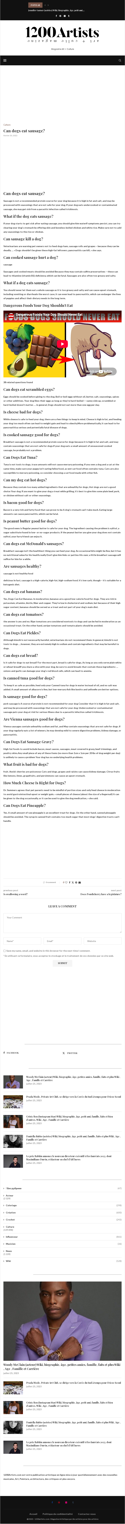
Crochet (64, 1219)
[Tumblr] (68, 16)
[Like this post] (66, 882)
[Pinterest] (60, 16)
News (9, 1251)
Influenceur (64, 1236)
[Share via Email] (79, 882)
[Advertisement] (62, 99)
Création (64, 1212)
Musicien (64, 1243)
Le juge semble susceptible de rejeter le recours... (52, 5)
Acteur (9, 1195)
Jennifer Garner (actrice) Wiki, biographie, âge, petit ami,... (56, 10)
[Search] (120, 60)
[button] (45, 5)
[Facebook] (56, 16)
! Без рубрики (64, 1188)
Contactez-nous (87, 1514)
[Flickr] (65, 16)
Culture (10, 1226)
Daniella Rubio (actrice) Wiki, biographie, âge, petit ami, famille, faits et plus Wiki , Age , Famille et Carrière (73, 1138)
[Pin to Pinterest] (76, 882)
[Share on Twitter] (73, 882)
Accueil (33, 1514)
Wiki (64, 1261)
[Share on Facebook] (69, 882)
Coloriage (64, 1205)
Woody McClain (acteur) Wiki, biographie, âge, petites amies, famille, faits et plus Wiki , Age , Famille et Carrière (73, 1078)
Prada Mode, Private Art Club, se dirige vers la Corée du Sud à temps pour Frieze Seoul (73, 1096)
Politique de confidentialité (58, 1514)
